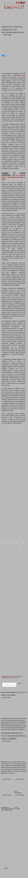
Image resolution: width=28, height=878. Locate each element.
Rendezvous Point (9, 677)
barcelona (10, 676)
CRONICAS (23, 12)
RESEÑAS (21, 14)
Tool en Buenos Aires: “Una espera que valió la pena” (13, 177)
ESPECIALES (8, 16)
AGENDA (13, 12)
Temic (16, 677)
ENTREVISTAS (9, 14)
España (15, 676)
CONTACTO (20, 16)
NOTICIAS (4, 12)
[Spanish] (6, 59)
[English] (3, 59)
